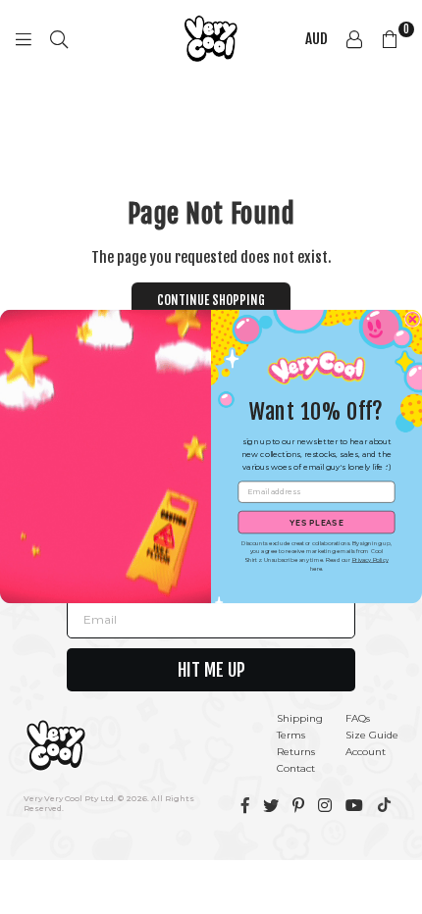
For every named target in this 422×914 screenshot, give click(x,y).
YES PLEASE (316, 522)
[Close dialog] (412, 320)
